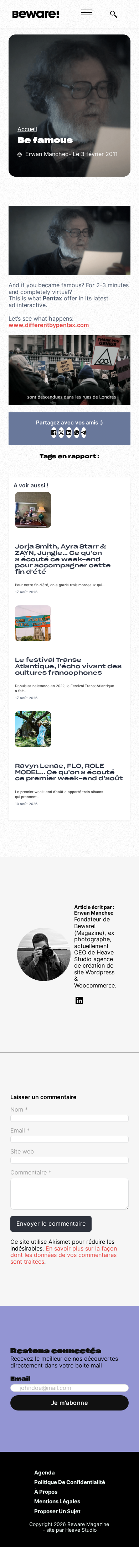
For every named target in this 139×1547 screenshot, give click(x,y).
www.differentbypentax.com (49, 324)
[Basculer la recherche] (114, 14)
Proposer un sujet (57, 1511)
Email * (20, 1130)
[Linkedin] (78, 1001)
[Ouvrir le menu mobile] (86, 12)
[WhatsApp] (76, 432)
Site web (22, 1151)
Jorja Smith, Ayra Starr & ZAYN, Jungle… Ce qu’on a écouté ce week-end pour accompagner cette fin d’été (63, 559)
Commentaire (30, 1172)
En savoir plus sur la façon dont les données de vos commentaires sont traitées (63, 1255)
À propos (45, 1491)
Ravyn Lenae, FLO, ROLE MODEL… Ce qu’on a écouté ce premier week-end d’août (69, 772)
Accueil (27, 129)
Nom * (19, 1109)
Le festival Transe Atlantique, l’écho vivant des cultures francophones (68, 666)
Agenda (44, 1472)
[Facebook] (54, 432)
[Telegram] (83, 432)
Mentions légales (57, 1501)
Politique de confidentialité (69, 1482)
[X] (61, 432)
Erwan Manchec (93, 913)
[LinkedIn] (69, 432)
